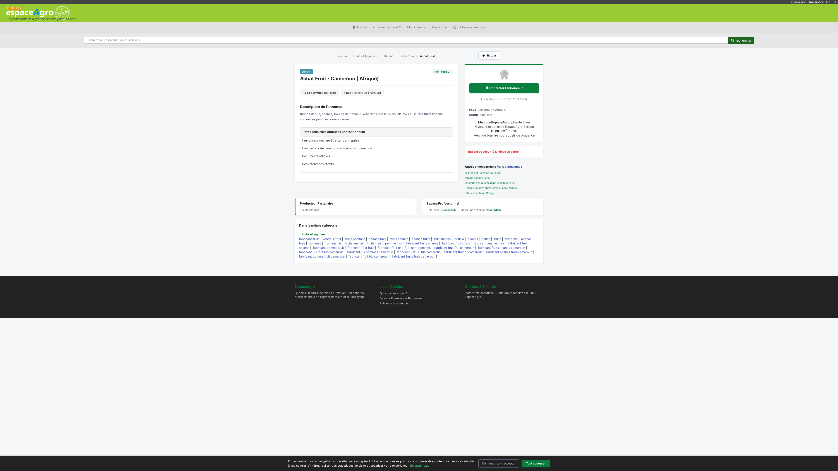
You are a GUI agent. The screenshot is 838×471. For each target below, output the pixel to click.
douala (459, 239)
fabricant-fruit (309, 239)
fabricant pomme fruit (328, 247)
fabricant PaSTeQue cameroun (419, 252)
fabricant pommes (418, 247)
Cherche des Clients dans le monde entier (490, 182)
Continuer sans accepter (499, 463)
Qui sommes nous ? (387, 27)
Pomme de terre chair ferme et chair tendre (491, 187)
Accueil (361, 27)
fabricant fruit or (389, 247)
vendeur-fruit (332, 239)
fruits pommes (355, 239)
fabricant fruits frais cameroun (413, 256)
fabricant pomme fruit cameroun (322, 256)
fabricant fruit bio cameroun (368, 256)
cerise (486, 239)
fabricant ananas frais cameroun (509, 252)
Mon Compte (416, 27)
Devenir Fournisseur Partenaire (401, 298)
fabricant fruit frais (361, 247)
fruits (497, 239)
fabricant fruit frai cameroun (454, 247)
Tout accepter (536, 463)
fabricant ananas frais (489, 243)
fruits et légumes (508, 166)
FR (828, 2)
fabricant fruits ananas (422, 243)
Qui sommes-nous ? (393, 293)
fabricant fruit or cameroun (463, 252)
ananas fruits (421, 239)
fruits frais (374, 243)
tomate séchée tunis (477, 177)
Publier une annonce (471, 27)
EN (834, 2)
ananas (473, 239)
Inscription (816, 2)
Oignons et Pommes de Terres (483, 172)
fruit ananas (442, 239)
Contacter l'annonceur (506, 88)
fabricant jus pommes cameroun (370, 252)
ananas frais (377, 239)
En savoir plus (419, 465)
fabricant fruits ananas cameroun (501, 247)
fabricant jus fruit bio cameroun (321, 252)
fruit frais (511, 239)
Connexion (798, 2)
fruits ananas (399, 239)
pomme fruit (393, 243)
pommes (315, 243)
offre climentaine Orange (480, 193)
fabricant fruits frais (456, 243)
